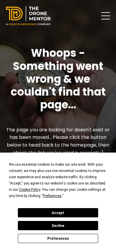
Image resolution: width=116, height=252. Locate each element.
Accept (58, 213)
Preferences (58, 238)
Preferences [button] (52, 196)
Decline (58, 226)
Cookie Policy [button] (29, 190)
